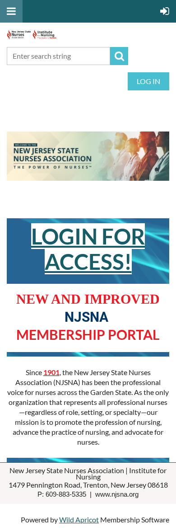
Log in (148, 81)
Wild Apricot (79, 519)
